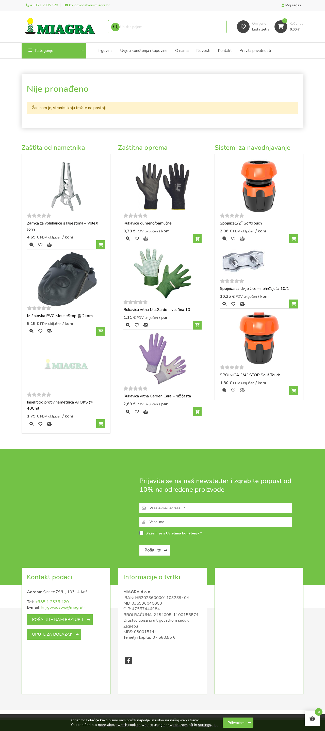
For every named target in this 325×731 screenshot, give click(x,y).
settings (204, 725)
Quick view (31, 244)
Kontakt (225, 50)
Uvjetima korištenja (182, 533)
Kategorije (44, 50)
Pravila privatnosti (255, 50)
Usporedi (49, 244)
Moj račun (292, 5)
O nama (182, 50)
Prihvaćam (236, 722)
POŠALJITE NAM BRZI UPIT (58, 619)
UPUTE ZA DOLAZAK (52, 634)
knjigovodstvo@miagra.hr (63, 607)
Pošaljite (152, 550)
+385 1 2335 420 (52, 602)
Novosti (203, 50)
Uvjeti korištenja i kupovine (144, 50)
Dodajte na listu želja (40, 244)
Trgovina (105, 50)
